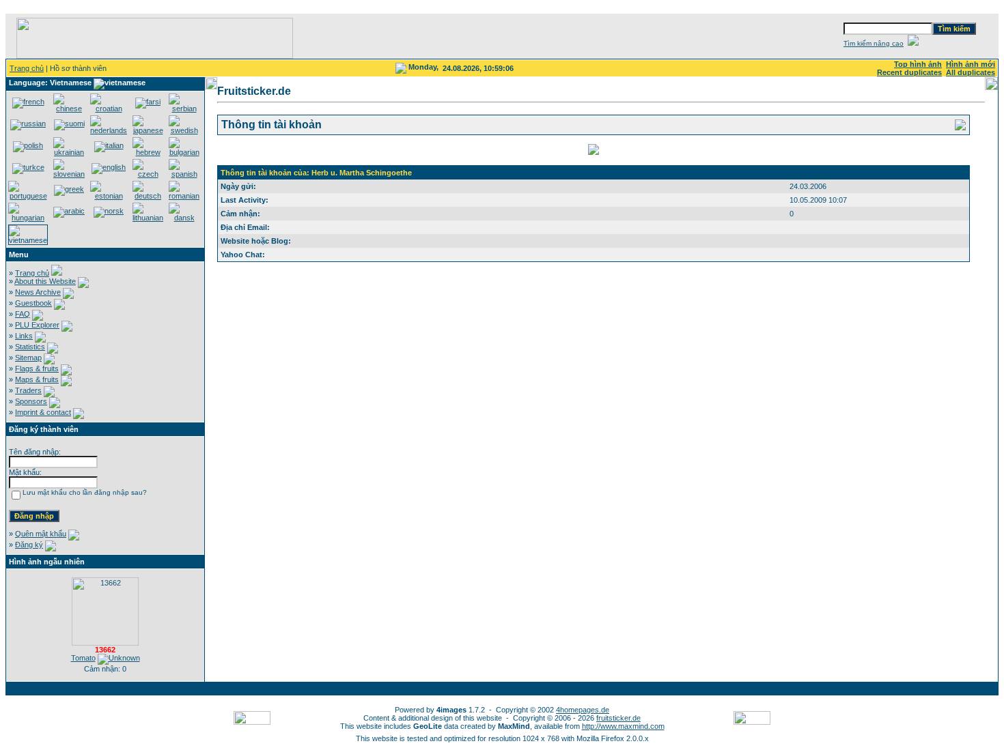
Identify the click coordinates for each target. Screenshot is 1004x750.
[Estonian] (108, 196)
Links (24, 336)
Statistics (30, 347)
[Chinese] (69, 108)
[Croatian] (108, 108)
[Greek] (69, 189)
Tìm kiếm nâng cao (873, 43)
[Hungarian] (28, 218)
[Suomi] (69, 123)
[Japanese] (148, 130)
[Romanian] (184, 196)
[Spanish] (184, 174)
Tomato (83, 658)
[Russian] (28, 123)
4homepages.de (582, 710)
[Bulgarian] (184, 152)
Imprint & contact (43, 412)
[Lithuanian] (148, 218)
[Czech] (148, 174)
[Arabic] (69, 211)
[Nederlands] (108, 130)
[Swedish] (184, 130)
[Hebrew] (148, 152)
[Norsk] (109, 211)
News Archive (38, 292)
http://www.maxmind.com (623, 726)
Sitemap (28, 358)
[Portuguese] (28, 196)
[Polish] (28, 145)
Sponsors (31, 401)
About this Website (45, 281)
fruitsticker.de (618, 718)
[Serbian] (184, 108)
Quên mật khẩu (40, 534)
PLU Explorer (37, 325)
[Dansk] (184, 218)
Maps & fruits (37, 379)
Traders (28, 390)
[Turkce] (28, 167)
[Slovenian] (69, 174)
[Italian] (109, 145)
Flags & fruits (37, 368)
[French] (28, 102)
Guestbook (33, 303)
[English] (109, 167)
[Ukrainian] (69, 152)
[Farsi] (148, 102)
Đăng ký (29, 544)
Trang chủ (27, 68)
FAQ (22, 314)
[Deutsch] (148, 196)
